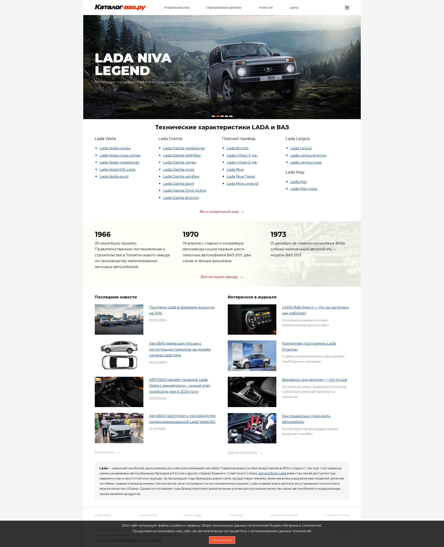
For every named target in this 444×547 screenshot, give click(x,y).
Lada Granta (147, 515)
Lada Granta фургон (181, 197)
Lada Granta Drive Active (184, 190)
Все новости (105, 452)
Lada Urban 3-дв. (242, 155)
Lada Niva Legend (242, 183)
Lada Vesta (103, 515)
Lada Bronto (238, 148)
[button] (213, 116)
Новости (266, 7)
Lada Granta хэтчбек (181, 176)
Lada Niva (235, 169)
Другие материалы (243, 452)
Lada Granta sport (178, 183)
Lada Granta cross (178, 169)
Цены (294, 7)
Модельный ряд (176, 7)
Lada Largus (300, 148)
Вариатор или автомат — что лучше (314, 379)
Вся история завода (219, 277)
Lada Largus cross (305, 162)
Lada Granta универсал (184, 148)
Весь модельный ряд (219, 211)
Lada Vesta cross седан (120, 155)
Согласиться (222, 540)
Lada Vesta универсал (119, 162)
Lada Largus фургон (308, 155)
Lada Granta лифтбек (182, 155)
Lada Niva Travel (241, 176)
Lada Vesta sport (114, 176)
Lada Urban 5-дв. (242, 162)
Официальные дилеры (223, 7)
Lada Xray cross (303, 188)
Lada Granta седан (179, 162)
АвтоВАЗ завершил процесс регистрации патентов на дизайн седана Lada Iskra (180, 349)
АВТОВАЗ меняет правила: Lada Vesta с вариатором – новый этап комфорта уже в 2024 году (179, 385)
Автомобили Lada (272, 473)
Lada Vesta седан (115, 148)
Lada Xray (298, 181)
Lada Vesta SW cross (117, 169)
